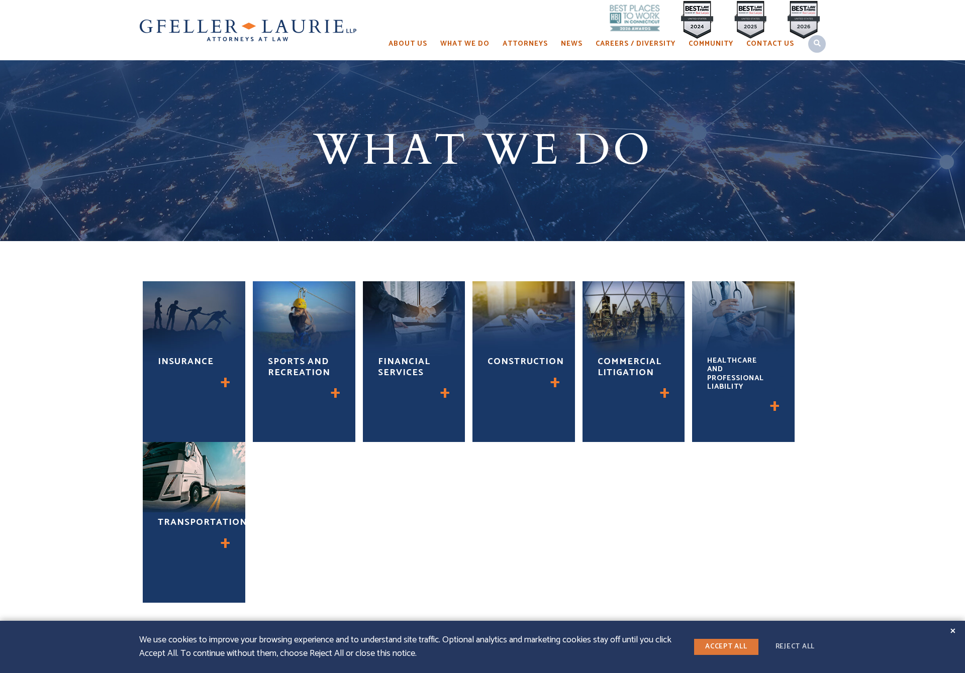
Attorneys (525, 44)
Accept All (726, 646)
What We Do (465, 44)
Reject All (795, 646)
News (572, 44)
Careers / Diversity (636, 44)
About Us (408, 44)
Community (711, 44)
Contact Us (770, 44)
